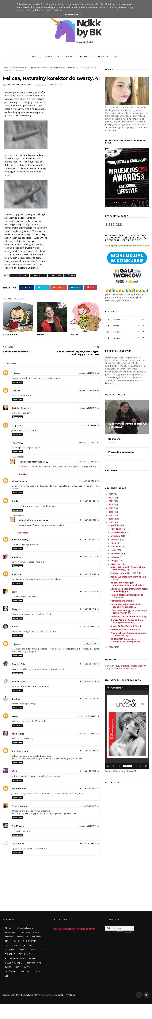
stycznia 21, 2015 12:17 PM (89, 443)
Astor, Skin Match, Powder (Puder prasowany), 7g (128, 568)
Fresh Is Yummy (19, 806)
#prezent (9, 936)
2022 (111, 497)
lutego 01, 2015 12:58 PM (89, 843)
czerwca (115, 546)
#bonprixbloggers (25, 928)
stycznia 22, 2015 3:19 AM (89, 644)
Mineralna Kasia (19, 481)
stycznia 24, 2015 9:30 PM (89, 788)
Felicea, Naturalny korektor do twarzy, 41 (126, 596)
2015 (111, 522)
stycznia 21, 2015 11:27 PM (89, 626)
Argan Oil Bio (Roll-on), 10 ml (125, 626)
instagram (128, 332)
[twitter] (146, 995)
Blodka (15, 501)
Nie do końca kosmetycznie (32, 462)
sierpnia (115, 539)
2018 (111, 511)
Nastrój (74, 334)
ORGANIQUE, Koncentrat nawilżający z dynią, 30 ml (125, 640)
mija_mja (16, 574)
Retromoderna (19, 789)
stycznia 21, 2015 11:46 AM (89, 390)
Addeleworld (18, 734)
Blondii (15, 626)
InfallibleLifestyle (20, 681)
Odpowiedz (17, 382)
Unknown (16, 373)
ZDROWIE (37, 971)
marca (114, 557)
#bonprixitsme (11, 932)
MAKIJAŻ (85, 56)
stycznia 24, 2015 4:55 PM (89, 771)
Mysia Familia (18, 843)
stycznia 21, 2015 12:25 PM (89, 462)
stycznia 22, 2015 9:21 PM (89, 699)
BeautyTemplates (29, 994)
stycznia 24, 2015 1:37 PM (89, 751)
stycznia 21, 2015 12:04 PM (89, 425)
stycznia (116, 564)
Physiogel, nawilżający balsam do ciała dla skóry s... (128, 634)
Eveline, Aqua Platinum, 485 (125, 629)
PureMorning (18, 826)
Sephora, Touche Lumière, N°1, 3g (128, 616)
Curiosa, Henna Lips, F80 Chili (125, 573)
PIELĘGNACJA (64, 56)
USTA (17, 967)
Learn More (71, 14)
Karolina (16, 699)
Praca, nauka (10, 334)
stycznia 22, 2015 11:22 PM (89, 734)
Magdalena (17, 425)
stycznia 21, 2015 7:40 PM (89, 609)
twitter (128, 326)
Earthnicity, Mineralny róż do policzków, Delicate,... (125, 605)
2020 (111, 504)
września (116, 536)
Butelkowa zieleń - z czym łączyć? (74, 928)
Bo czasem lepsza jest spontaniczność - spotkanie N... (128, 584)
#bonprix (9, 928)
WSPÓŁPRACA (73, 68)
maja (114, 550)
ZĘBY (7, 976)
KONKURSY (9, 950)
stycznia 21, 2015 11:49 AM (89, 408)
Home (5, 68)
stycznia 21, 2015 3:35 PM (89, 574)
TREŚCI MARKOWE (58, 68)
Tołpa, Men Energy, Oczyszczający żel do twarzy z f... (128, 611)
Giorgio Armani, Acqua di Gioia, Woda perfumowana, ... (126, 621)
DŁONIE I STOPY (29, 941)
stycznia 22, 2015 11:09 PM (89, 716)
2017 (111, 515)
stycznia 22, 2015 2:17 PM (89, 664)
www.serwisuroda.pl (126, 668)
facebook (128, 320)
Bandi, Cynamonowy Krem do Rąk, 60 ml (128, 578)
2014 (111, 647)
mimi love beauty (20, 540)
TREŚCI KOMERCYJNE (39, 68)
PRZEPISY (33, 958)
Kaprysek (16, 609)
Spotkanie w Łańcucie (122, 600)
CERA (7, 941)
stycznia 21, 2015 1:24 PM (89, 501)
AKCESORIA (36, 936)
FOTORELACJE (19, 945)
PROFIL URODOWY (41, 56)
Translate (127, 932)
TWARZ (8, 967)
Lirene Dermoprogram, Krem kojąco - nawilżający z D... (129, 590)
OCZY (41, 950)
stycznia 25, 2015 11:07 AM (89, 826)
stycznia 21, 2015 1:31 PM (89, 539)
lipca (114, 542)
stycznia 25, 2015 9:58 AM (89, 806)
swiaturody (17, 557)
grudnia (115, 525)
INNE (116, 56)
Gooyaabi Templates (65, 994)
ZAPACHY (103, 56)
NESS (14, 771)
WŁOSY (27, 967)
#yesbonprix (22, 936)
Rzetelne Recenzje (21, 408)
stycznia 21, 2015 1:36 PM (89, 520)
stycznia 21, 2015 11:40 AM (89, 373)
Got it (84, 14)
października (118, 532)
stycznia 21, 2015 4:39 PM (89, 592)
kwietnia (116, 553)
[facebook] (139, 995)
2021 (111, 501)
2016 (111, 518)
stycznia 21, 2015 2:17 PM (89, 557)
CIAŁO (16, 941)
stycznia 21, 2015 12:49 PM (89, 481)
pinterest (128, 338)
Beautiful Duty (18, 664)
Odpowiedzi (18, 456)
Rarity (14, 592)
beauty (15, 716)
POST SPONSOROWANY (19, 68)
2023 (111, 494)
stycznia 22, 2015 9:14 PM (89, 681)
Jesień (40, 334)
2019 (111, 508)
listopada (116, 528)
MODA (32, 950)
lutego (115, 560)
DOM (7, 945)
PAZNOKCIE (10, 954)
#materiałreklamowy (30, 932)
